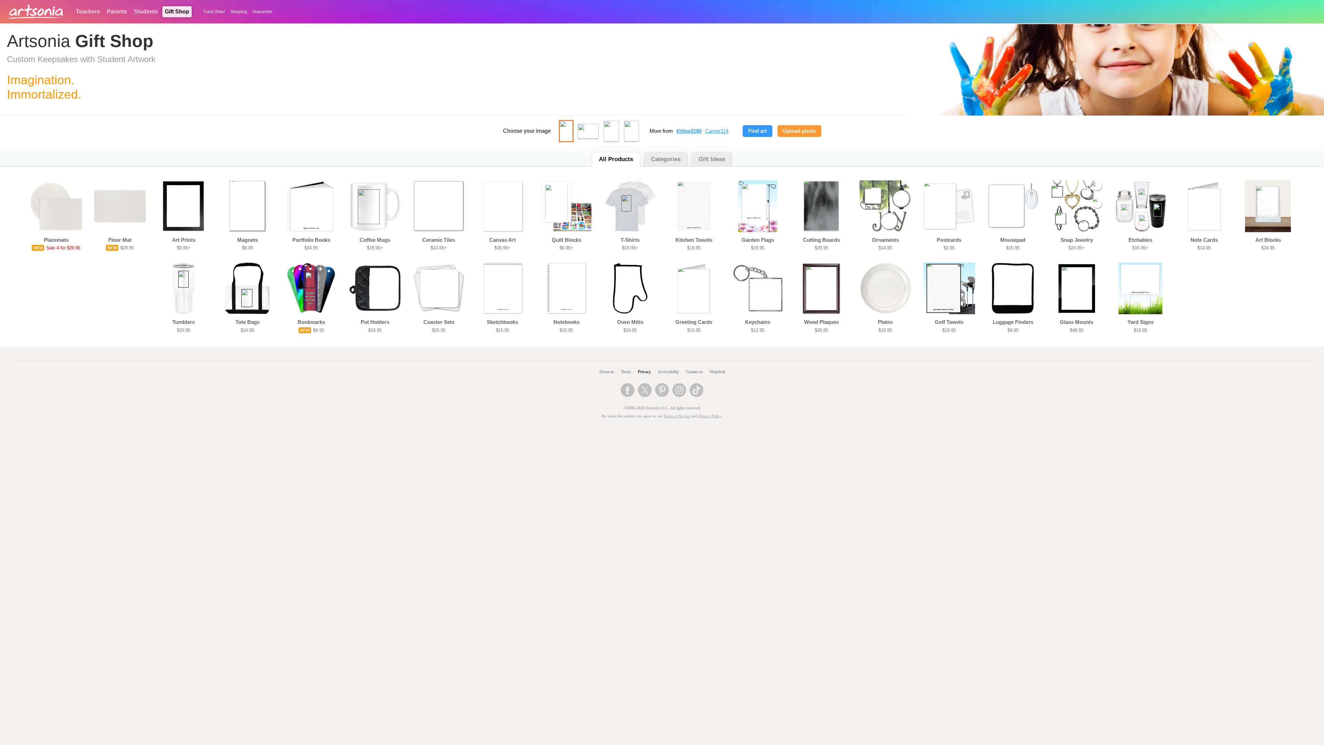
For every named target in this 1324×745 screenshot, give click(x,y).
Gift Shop (177, 11)
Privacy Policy (710, 416)
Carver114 (717, 131)
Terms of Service (677, 416)
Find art (757, 131)
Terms (626, 371)
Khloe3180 (689, 131)
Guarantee (262, 11)
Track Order (214, 11)
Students (146, 11)
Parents (117, 11)
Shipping (238, 11)
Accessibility (668, 371)
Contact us (694, 371)
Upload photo (799, 131)
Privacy (644, 371)
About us (606, 371)
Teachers (88, 11)
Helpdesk (717, 371)
